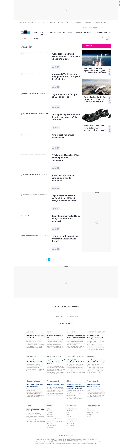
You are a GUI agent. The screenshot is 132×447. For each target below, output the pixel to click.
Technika (61, 32)
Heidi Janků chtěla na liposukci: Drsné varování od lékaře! (76, 344)
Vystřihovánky (89, 32)
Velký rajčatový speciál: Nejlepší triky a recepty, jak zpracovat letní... (96, 371)
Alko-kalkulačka (31, 360)
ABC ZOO (42, 34)
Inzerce (75, 307)
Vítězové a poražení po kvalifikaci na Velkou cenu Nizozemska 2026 (35, 370)
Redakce (66, 435)
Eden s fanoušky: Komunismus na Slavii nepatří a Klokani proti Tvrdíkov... (35, 420)
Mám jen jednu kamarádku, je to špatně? (94, 389)
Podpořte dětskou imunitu (74, 384)
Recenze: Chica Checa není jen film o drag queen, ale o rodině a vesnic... (55, 394)
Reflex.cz (60, 22)
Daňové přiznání (71, 360)
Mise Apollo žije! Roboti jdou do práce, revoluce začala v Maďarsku (66, 117)
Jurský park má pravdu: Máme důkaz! (63, 136)
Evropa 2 (89, 416)
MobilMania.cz (77, 22)
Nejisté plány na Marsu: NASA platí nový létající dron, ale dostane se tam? (64, 198)
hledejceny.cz (50, 408)
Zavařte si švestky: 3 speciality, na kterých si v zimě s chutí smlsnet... (95, 368)
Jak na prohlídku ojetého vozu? (54, 418)
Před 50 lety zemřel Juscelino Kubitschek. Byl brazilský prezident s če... (35, 344)
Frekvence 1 (90, 414)
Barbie (68, 412)
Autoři (56, 307)
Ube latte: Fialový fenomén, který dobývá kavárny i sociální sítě (94, 365)
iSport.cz (44, 22)
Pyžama (69, 416)
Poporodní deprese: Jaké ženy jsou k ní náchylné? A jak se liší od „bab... (75, 391)
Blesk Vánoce (30, 335)
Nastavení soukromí (40, 443)
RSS (72, 435)
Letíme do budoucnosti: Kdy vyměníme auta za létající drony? (66, 238)
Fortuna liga (29, 411)
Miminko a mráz (99, 337)
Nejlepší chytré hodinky (53, 360)
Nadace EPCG (80, 362)
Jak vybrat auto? (51, 427)
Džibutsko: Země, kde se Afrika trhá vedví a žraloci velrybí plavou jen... (34, 393)
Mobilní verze (74, 316)
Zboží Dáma (49, 414)
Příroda (52, 32)
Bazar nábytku (70, 425)
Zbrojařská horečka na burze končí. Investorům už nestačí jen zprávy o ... (76, 368)
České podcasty (91, 410)
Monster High (70, 410)
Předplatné (65, 307)
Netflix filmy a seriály (32, 386)
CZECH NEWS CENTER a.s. (54, 439)
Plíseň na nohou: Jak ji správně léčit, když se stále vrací (75, 394)
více (104, 22)
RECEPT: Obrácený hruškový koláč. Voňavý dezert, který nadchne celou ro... (95, 348)
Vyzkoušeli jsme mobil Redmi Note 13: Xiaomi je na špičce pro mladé (66, 56)
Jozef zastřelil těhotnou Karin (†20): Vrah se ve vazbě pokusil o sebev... (75, 340)
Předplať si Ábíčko (88, 28)
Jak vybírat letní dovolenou (94, 339)
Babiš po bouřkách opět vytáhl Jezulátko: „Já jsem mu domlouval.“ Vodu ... (34, 340)
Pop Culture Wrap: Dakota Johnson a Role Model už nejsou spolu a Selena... (56, 388)
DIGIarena (97, 22)
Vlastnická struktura (50, 443)
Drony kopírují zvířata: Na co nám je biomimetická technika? (66, 218)
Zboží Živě (49, 410)
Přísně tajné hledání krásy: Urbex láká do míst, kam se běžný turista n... (35, 396)
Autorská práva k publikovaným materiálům (41, 441)
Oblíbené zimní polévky (93, 360)
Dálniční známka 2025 (36, 362)
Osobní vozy (50, 412)
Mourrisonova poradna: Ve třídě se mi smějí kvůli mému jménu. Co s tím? (96, 393)
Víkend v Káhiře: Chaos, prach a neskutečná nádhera (34, 389)
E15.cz (29, 22)
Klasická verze (59, 316)
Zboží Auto (49, 423)
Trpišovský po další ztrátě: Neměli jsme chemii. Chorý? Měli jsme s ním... (56, 340)
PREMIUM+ (102, 32)
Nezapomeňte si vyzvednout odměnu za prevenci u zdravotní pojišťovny (75, 397)
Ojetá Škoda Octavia (51, 425)
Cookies (99, 441)
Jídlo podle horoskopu (99, 362)
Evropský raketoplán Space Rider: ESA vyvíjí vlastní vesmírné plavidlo (96, 396)
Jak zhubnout (70, 335)
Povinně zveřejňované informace (89, 443)
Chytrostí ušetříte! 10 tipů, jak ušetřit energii (64, 95)
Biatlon (58, 335)
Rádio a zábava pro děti (92, 412)
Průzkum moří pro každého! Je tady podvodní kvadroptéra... (65, 157)
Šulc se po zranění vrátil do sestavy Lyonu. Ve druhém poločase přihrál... (55, 347)
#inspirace (50, 384)
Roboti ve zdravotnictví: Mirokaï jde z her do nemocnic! (63, 178)
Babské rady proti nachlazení (75, 386)
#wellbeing (57, 384)
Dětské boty (69, 421)
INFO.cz (32, 337)
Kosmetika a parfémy (72, 418)
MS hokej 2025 (51, 335)
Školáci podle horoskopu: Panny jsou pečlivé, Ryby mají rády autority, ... (95, 345)
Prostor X (29, 409)
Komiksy (78, 32)
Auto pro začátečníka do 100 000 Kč (55, 421)
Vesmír (70, 32)
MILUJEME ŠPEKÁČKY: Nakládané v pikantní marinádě (95, 342)
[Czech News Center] (69, 323)
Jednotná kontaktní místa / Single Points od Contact (68, 443)
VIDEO (35, 32)
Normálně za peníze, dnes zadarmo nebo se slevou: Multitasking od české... (55, 373)
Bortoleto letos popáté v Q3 (32, 367)
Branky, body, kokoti (38, 409)
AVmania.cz (88, 22)
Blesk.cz (22, 22)
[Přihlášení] (108, 37)
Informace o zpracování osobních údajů (87, 441)
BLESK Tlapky (30, 384)
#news (62, 384)
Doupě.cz (52, 22)
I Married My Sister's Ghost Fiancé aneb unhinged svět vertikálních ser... (55, 391)
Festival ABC (96, 386)
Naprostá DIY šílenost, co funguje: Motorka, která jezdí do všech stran (66, 76)
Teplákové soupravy (71, 419)
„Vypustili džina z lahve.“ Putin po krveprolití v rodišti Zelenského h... (34, 347)
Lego (68, 414)
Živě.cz (68, 22)
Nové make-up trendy (79, 337)
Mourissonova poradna (93, 384)
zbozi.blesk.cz (50, 416)
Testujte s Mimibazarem (72, 408)
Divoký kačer (39, 384)
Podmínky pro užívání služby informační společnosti (64, 441)
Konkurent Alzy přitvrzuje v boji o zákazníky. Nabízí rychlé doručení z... (76, 371)
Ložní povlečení (70, 423)
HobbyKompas (50, 419)
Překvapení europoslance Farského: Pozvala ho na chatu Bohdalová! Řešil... (76, 347)
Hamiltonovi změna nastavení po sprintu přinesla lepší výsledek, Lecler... (35, 365)
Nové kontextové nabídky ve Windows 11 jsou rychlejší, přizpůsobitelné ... (56, 370)
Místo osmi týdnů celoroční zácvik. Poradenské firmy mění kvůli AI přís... (75, 365)
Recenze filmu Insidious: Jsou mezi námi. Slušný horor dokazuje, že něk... (56, 367)
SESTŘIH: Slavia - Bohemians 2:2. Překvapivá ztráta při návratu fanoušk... (35, 414)
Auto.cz (36, 22)
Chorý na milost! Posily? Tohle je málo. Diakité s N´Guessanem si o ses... (56, 343)
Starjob (88, 408)
